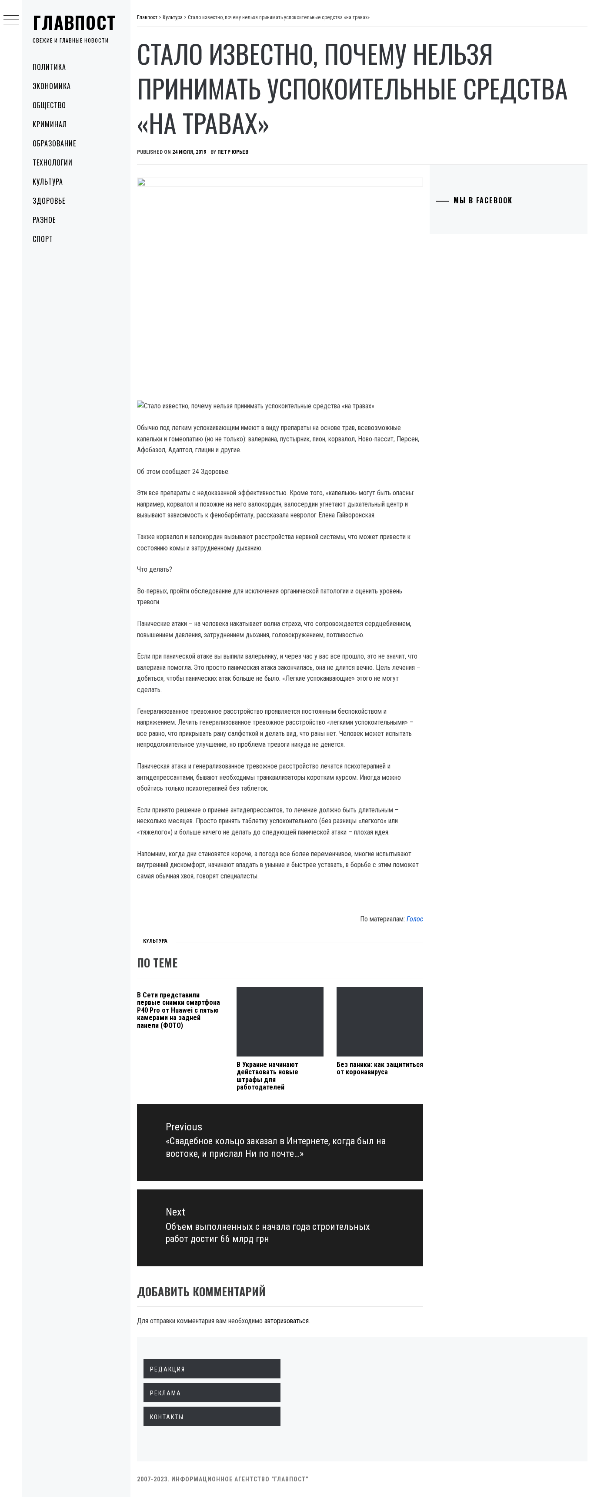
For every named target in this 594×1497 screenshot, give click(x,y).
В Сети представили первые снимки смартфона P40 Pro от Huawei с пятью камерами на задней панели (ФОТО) (178, 1010)
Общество (49, 105)
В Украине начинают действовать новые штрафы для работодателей (267, 1076)
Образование (54, 143)
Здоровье (49, 200)
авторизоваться (286, 1321)
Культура (48, 181)
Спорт (43, 239)
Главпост (74, 22)
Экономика (52, 86)
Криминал (50, 124)
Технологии (53, 162)
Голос (415, 919)
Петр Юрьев (232, 152)
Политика (49, 67)
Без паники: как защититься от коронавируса (380, 1068)
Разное (44, 220)
